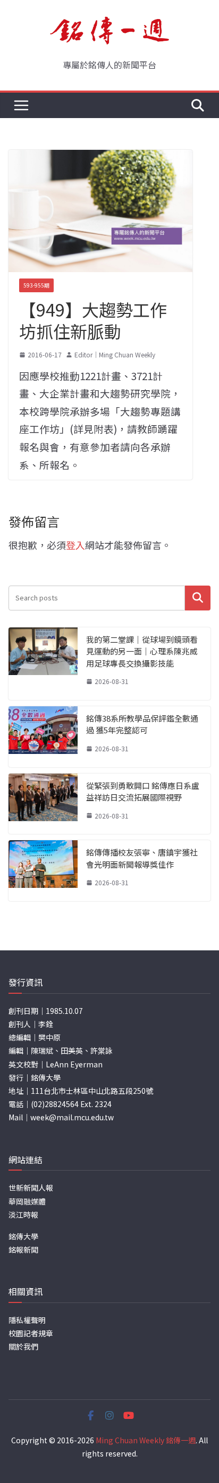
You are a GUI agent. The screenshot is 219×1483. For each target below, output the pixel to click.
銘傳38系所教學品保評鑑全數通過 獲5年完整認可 (142, 724)
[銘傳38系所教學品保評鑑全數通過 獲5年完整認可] (43, 736)
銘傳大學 (23, 1236)
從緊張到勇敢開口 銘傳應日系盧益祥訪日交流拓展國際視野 (142, 791)
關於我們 (23, 1346)
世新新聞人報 (31, 1187)
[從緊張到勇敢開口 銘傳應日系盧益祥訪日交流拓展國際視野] (43, 804)
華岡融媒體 (27, 1201)
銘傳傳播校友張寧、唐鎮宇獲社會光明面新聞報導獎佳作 (142, 858)
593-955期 (36, 285)
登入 (75, 545)
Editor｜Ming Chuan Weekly (114, 354)
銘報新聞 (23, 1249)
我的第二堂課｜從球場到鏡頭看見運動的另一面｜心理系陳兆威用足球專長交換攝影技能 (142, 651)
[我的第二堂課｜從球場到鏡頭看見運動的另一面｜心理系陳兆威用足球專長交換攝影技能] (43, 663)
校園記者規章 (31, 1333)
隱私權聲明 (27, 1320)
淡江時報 (23, 1214)
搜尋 (198, 598)
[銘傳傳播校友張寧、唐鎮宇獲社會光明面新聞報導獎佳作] (43, 870)
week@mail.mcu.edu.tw (72, 1117)
